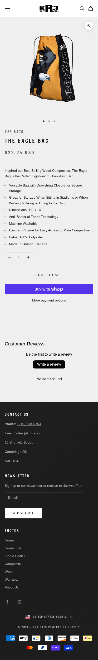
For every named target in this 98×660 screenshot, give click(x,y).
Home (9, 540)
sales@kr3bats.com (30, 433)
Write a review (49, 364)
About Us (12, 587)
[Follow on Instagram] (19, 602)
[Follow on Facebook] (7, 602)
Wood (9, 572)
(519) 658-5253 (29, 424)
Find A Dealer (15, 556)
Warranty (11, 579)
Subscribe (23, 513)
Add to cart (49, 275)
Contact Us (13, 548)
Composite (13, 564)
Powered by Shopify (64, 627)
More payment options (49, 300)
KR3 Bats (14, 131)
